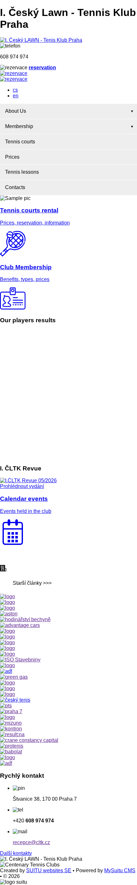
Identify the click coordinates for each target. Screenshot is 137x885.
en (15, 95)
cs (15, 90)
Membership (19, 126)
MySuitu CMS (119, 870)
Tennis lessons (22, 172)
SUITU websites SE (48, 870)
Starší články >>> (32, 583)
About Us (15, 111)
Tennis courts (20, 141)
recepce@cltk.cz (31, 842)
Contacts (15, 187)
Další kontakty (16, 853)
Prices (12, 157)
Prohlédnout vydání (22, 486)
